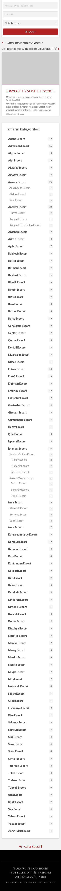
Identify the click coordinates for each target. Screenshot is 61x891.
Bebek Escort (31, 495)
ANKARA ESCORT (38, 868)
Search (31, 31)
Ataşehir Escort (31, 465)
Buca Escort (30, 520)
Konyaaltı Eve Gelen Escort (30, 225)
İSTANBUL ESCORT (21, 872)
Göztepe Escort (31, 472)
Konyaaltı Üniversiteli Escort (34, 97)
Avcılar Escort (31, 483)
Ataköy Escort (31, 459)
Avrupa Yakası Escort (30, 478)
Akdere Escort (30, 194)
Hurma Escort (30, 212)
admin (49, 97)
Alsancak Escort (30, 508)
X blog (42, 876)
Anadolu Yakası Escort (30, 454)
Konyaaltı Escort (15, 97)
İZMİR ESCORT (42, 872)
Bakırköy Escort (31, 489)
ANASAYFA (19, 868)
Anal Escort (30, 200)
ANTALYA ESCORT (26, 876)
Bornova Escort (30, 514)
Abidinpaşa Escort (30, 187)
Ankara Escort (30, 846)
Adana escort (11, 882)
